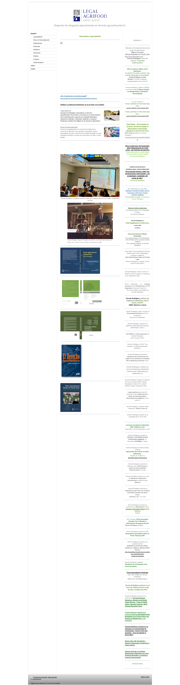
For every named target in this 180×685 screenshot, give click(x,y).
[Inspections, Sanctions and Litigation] (90, 69)
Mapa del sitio (52, 677)
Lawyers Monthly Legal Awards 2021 (137, 108)
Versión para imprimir (40, 677)
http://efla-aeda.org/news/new (137, 458)
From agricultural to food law (137, 573)
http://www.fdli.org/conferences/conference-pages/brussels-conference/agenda (137, 554)
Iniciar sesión (145, 677)
